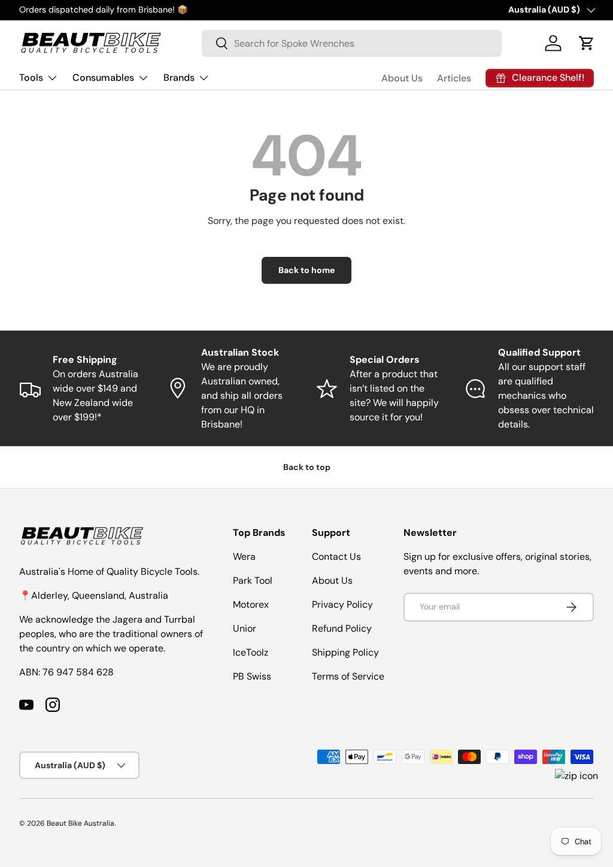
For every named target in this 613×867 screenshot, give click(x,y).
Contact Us (336, 556)
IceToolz (250, 652)
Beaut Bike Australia (80, 823)
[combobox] (352, 43)
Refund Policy (342, 628)
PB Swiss (252, 676)
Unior (244, 628)
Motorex (251, 604)
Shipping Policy (345, 652)
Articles (454, 78)
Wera (244, 556)
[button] (586, 43)
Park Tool (252, 580)
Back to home (306, 270)
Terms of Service (348, 676)
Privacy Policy (342, 604)
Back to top (306, 467)
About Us (402, 78)
